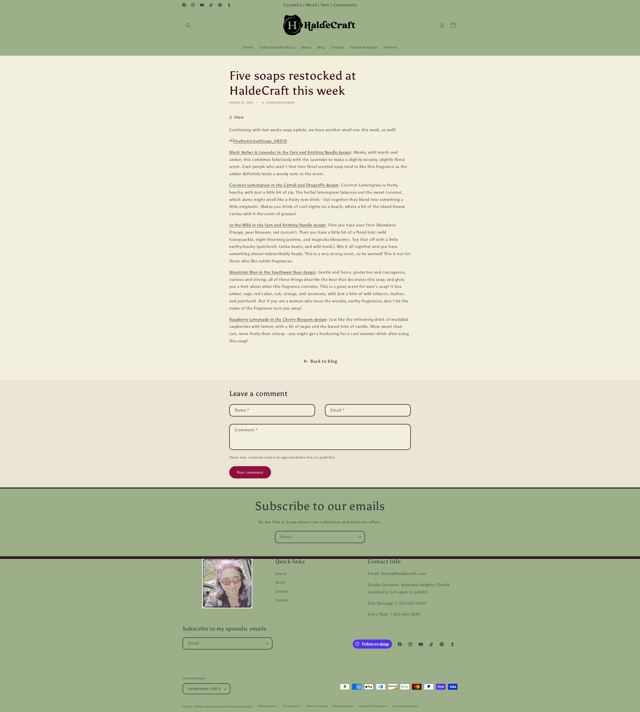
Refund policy (267, 706)
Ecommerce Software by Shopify (231, 706)
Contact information (373, 706)
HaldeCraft (201, 706)
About (280, 582)
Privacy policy (291, 706)
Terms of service (317, 706)
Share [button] (239, 117)
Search (281, 574)
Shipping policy (343, 706)
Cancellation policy (406, 706)
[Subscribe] (359, 537)
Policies (281, 600)
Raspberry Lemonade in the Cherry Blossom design (277, 319)
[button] (188, 25)
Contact (281, 591)
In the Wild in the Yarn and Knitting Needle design (277, 225)
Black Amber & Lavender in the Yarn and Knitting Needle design (290, 152)
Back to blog (323, 361)
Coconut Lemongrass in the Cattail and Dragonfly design (283, 185)
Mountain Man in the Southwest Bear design (272, 272)
